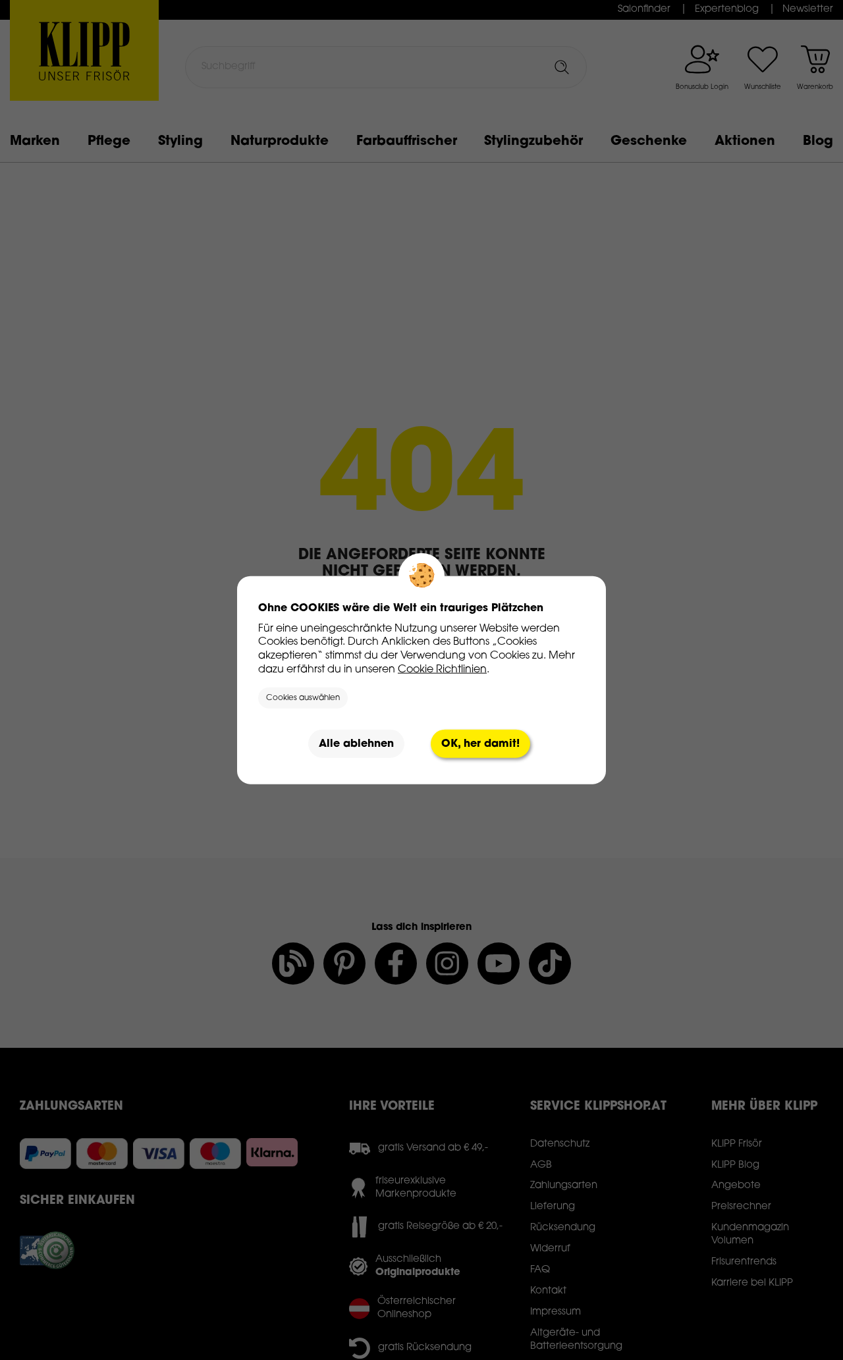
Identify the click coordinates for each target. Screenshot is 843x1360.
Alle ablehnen (356, 743)
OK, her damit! (480, 743)
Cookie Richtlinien (442, 669)
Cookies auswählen (303, 698)
